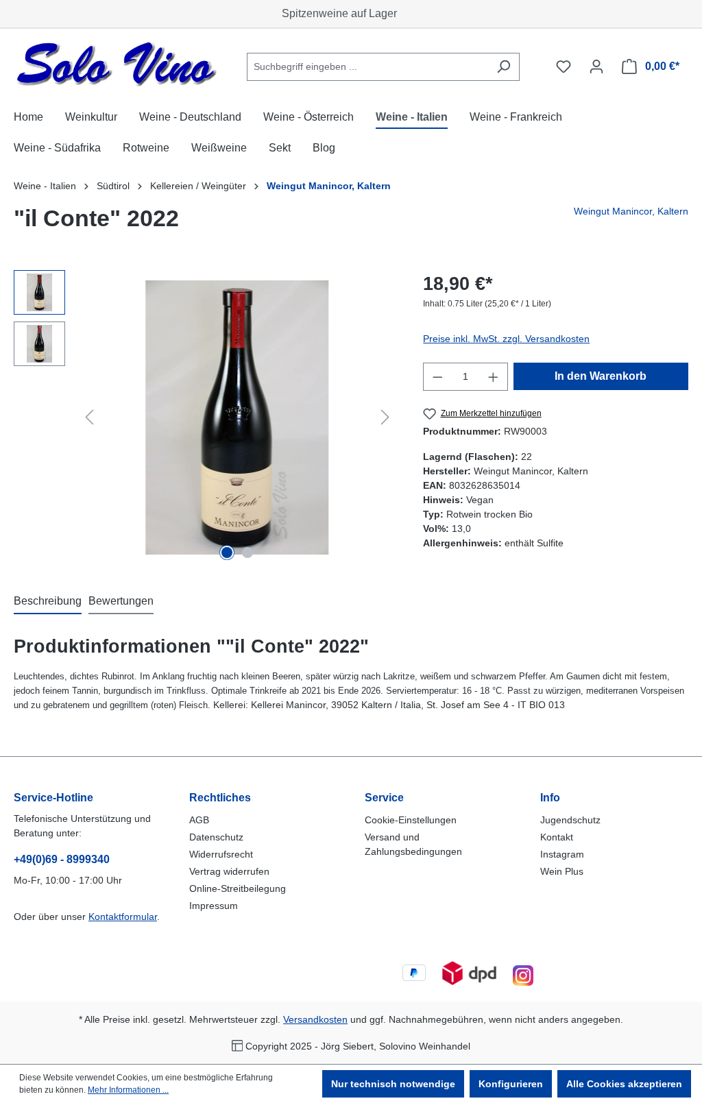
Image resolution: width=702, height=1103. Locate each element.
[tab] (48, 602)
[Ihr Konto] (596, 66)
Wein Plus (561, 871)
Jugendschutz (570, 819)
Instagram (562, 854)
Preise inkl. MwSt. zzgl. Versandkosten (506, 338)
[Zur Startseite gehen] (116, 64)
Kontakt (556, 837)
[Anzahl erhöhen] (493, 377)
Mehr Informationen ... (128, 1090)
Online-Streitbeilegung (237, 888)
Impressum (213, 905)
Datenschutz (216, 837)
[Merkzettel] (563, 66)
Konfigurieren (511, 1083)
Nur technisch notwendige (393, 1083)
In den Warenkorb (600, 376)
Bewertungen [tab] (121, 601)
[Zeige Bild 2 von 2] (247, 552)
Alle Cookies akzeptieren (624, 1083)
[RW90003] (237, 417)
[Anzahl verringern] (437, 377)
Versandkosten (315, 1019)
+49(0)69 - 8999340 (62, 859)
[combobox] (367, 67)
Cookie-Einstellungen (411, 819)
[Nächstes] (385, 417)
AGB (199, 819)
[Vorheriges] (89, 417)
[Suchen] (503, 67)
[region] (204, 417)
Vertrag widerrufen (229, 871)
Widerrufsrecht (221, 854)
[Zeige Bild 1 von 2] (226, 552)
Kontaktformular (122, 916)
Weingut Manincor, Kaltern (631, 211)
